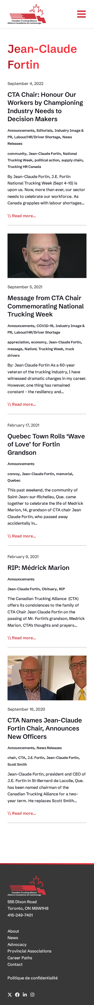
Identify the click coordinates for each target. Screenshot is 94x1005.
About (13, 931)
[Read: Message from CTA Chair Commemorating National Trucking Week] (47, 255)
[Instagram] (32, 994)
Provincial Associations (29, 950)
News (13, 937)
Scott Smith (17, 764)
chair (12, 757)
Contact (15, 964)
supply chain (71, 160)
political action (47, 160)
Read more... (24, 216)
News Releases (49, 748)
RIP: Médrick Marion (39, 567)
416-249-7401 (20, 915)
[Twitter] (10, 994)
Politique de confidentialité (33, 977)
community (17, 153)
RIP (62, 589)
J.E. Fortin (36, 757)
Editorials (44, 130)
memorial (64, 474)
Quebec (14, 480)
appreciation (18, 342)
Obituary (49, 589)
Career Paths (20, 957)
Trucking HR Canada (24, 166)
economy (38, 342)
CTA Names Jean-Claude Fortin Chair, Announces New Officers (45, 728)
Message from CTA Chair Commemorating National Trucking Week (46, 306)
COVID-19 (45, 326)
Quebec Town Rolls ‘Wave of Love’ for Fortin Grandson (46, 444)
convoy (14, 474)
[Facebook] (17, 994)
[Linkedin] (25, 994)
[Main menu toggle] (81, 14)
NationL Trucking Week (44, 349)
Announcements (21, 130)
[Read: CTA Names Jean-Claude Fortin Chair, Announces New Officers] (47, 677)
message (15, 349)
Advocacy (17, 944)
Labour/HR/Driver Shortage (37, 137)
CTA (21, 757)
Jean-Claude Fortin (45, 153)
